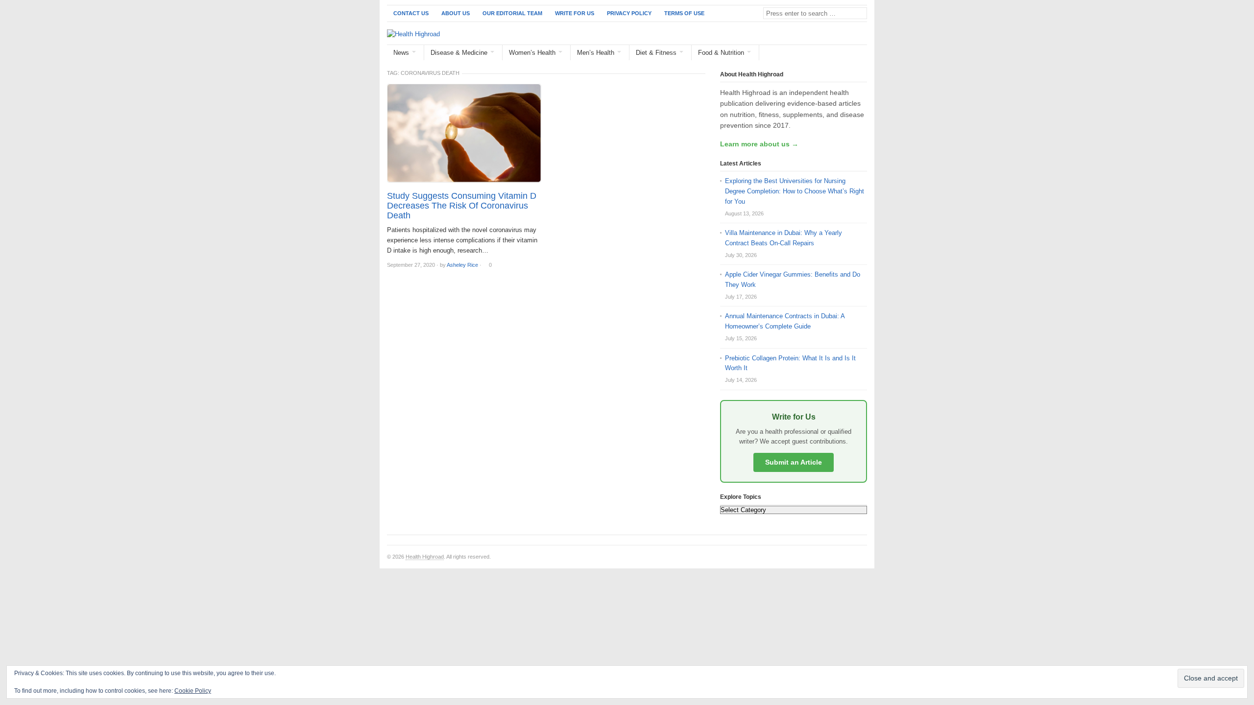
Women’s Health (532, 52)
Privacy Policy (629, 13)
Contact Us (411, 13)
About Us (455, 13)
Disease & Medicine (459, 52)
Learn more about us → (759, 144)
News (401, 52)
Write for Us (574, 13)
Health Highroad (425, 557)
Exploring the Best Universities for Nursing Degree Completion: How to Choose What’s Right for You (794, 191)
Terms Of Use (684, 13)
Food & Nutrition (721, 52)
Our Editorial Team (512, 13)
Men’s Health (595, 52)
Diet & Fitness (656, 52)
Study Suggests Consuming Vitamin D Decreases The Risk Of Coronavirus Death (461, 205)
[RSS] (861, 53)
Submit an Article (793, 462)
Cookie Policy (192, 690)
